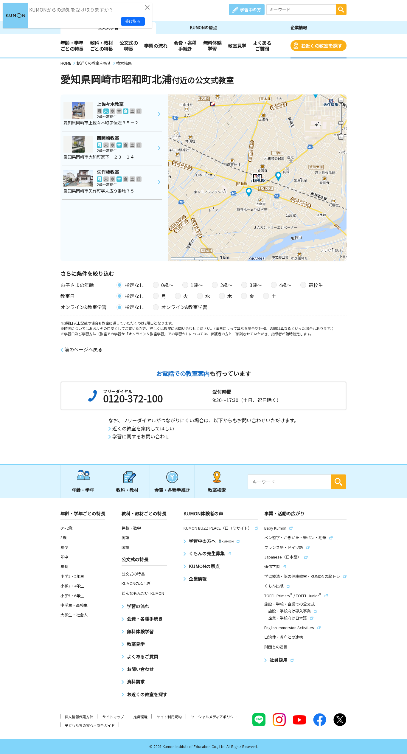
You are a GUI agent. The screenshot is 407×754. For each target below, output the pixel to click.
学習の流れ (155, 45)
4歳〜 (285, 284)
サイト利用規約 (169, 716)
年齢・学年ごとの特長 (71, 45)
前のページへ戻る (83, 349)
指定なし (134, 284)
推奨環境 (140, 716)
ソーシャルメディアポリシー (214, 716)
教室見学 (237, 45)
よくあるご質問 (262, 45)
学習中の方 (250, 10)
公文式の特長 (128, 45)
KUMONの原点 (203, 27)
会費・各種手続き (185, 45)
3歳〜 (256, 284)
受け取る (133, 21)
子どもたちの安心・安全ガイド (90, 725)
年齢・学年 (83, 490)
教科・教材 (127, 490)
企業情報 (299, 27)
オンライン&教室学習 (184, 307)
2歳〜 (226, 284)
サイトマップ (113, 716)
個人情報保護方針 (79, 716)
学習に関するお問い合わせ (141, 436)
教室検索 (217, 490)
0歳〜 (167, 284)
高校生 (316, 284)
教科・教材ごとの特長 (101, 45)
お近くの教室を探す (321, 45)
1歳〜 (197, 284)
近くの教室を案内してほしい (143, 428)
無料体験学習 (212, 45)
